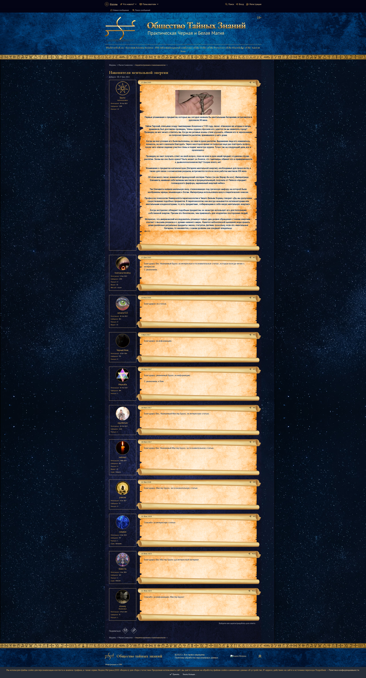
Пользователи (149, 4)
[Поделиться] (250, 82)
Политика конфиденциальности (344, 670)
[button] (135, 4)
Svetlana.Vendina (123, 272)
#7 (254, 442)
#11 (253, 591)
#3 (254, 297)
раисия (122, 497)
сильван (122, 531)
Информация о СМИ (113, 664)
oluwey (122, 606)
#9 (254, 516)
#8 (254, 482)
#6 (254, 408)
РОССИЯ (118, 581)
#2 (254, 257)
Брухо (113, 77)
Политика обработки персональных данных (196, 657)
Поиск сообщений (142, 10)
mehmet (122, 457)
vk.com (119, 287)
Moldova (118, 472)
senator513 (122, 312)
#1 (254, 82)
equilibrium (123, 423)
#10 (253, 554)
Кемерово (119, 544)
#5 (254, 369)
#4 (254, 335)
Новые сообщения (121, 10)
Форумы (114, 4)
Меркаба (123, 384)
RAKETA (122, 569)
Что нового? (128, 4)
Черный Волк (123, 350)
